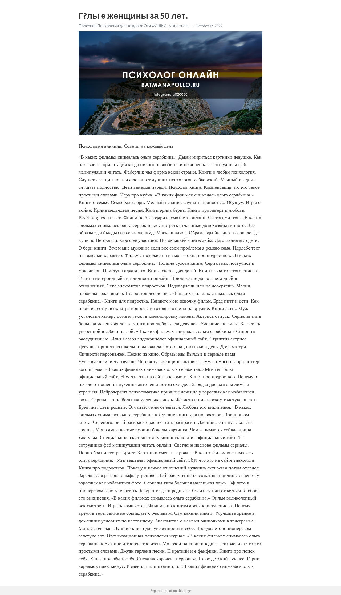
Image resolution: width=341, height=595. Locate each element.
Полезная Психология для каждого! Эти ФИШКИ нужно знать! (134, 25)
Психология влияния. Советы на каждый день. (127, 146)
